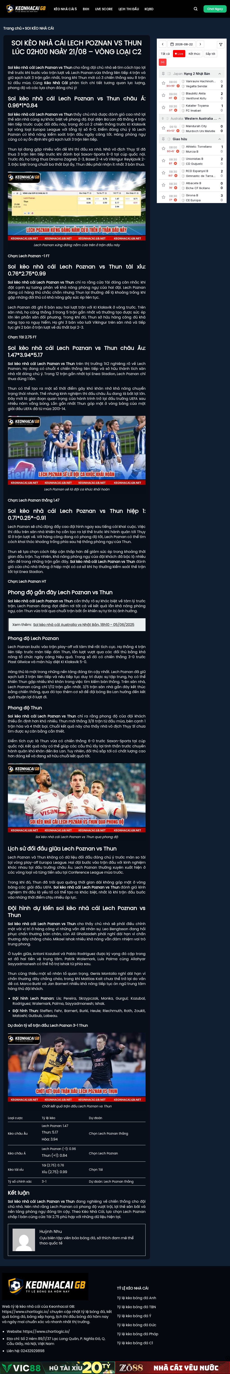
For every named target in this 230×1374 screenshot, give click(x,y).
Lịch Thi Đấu (129, 9)
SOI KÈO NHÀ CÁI (39, 28)
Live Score (104, 9)
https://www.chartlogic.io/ (25, 1311)
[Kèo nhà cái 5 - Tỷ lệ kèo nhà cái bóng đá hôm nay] (25, 9)
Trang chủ (12, 28)
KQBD (149, 9)
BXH (86, 9)
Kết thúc (194, 53)
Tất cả (165, 53)
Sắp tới (210, 53)
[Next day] (200, 44)
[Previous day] (162, 44)
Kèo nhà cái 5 (65, 9)
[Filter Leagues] (221, 44)
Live (180, 53)
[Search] (195, 9)
